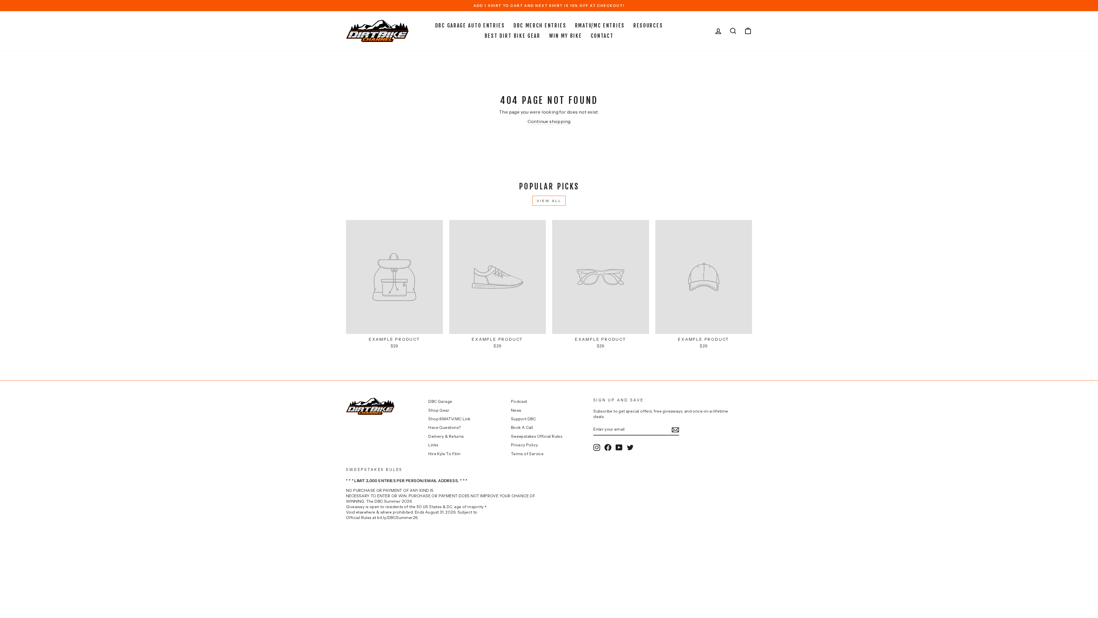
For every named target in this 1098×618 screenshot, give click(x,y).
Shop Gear (438, 410)
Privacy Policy (524, 445)
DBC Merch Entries (540, 25)
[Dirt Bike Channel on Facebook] (607, 447)
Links (433, 445)
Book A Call (522, 427)
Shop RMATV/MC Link (449, 419)
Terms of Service (527, 453)
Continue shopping (549, 121)
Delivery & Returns (446, 436)
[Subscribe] (675, 429)
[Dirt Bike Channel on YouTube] (619, 447)
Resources (648, 25)
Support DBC (523, 419)
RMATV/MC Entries (600, 25)
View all (549, 201)
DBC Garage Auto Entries (470, 25)
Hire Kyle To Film (444, 453)
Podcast (519, 401)
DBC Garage (440, 401)
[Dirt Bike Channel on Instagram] (596, 447)
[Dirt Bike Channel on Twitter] (630, 447)
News (516, 410)
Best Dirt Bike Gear (512, 36)
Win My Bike (565, 36)
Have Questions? (444, 427)
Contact (602, 36)
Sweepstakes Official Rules (536, 436)
